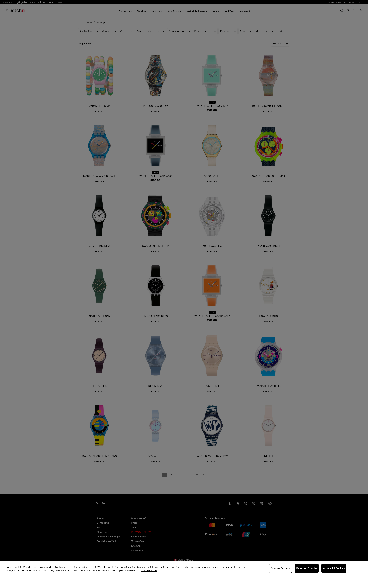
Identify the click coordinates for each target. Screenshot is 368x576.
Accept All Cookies (334, 568)
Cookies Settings (280, 568)
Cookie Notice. (149, 570)
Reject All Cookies (306, 568)
